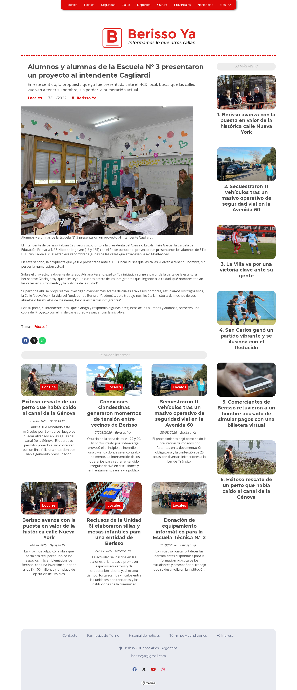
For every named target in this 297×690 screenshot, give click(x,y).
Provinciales (182, 5)
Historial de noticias (144, 635)
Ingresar (227, 635)
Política (89, 5)
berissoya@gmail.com (148, 656)
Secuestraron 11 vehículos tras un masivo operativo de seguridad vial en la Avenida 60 (179, 413)
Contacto (69, 635)
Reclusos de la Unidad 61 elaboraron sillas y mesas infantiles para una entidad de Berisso (114, 531)
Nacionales (205, 5)
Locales (71, 5)
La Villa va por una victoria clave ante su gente (246, 270)
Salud (126, 5)
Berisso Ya (86, 98)
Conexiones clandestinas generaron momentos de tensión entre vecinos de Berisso (114, 413)
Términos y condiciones (188, 635)
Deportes (143, 5)
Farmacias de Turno (103, 635)
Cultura (162, 5)
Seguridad (108, 5)
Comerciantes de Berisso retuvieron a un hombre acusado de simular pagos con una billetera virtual (246, 413)
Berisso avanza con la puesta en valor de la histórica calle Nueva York (49, 528)
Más (223, 5)
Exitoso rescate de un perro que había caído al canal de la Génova (49, 407)
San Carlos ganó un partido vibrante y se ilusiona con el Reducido (247, 338)
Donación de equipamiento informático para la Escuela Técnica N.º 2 (179, 528)
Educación (42, 326)
